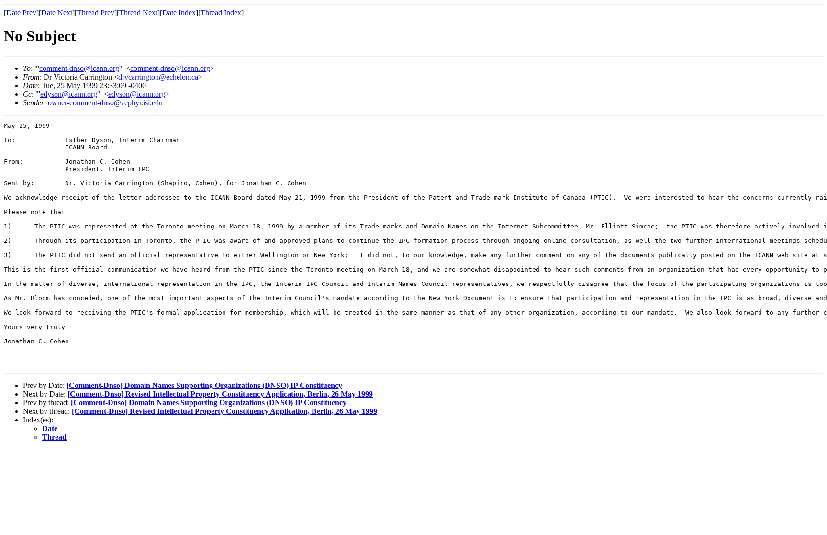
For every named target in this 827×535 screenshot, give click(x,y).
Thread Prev (95, 13)
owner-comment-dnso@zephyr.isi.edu (105, 103)
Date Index (179, 13)
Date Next (56, 13)
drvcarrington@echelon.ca (158, 77)
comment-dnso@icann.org (79, 68)
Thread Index (221, 13)
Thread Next (138, 13)
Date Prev (21, 13)
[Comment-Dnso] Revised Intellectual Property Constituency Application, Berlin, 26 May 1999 (220, 394)
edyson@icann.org (68, 94)
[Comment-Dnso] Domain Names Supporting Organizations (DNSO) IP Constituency (204, 385)
